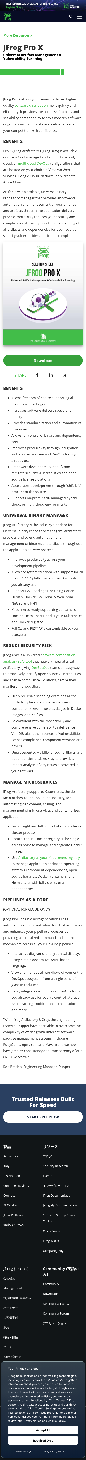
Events (47, 1176)
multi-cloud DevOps (33, 163)
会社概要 (9, 1278)
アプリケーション (54, 1323)
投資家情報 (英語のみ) (17, 1298)
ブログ (47, 1156)
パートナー (10, 1308)
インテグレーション (56, 1186)
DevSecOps (40, 667)
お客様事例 (10, 1318)
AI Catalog (10, 1205)
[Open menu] (79, 16)
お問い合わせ (12, 1357)
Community (51, 1284)
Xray (6, 1166)
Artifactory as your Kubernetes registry (49, 857)
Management (12, 1288)
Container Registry (16, 1186)
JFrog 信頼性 (51, 1241)
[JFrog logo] (9, 17)
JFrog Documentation (57, 1195)
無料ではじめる (13, 1225)
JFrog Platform (13, 1215)
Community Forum (56, 1313)
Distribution (11, 1176)
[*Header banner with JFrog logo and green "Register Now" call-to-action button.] (43, 5)
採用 (6, 1327)
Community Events (56, 1304)
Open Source (52, 1231)
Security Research (55, 1166)
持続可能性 (10, 1337)
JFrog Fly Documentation (60, 1205)
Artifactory (10, 1156)
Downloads (50, 1294)
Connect (9, 1195)
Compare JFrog (53, 1251)
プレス (7, 1347)
